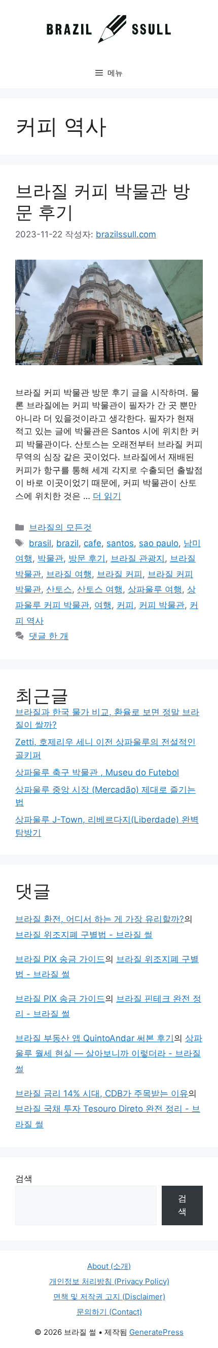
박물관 (50, 558)
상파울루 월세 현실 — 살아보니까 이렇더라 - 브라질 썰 (108, 1053)
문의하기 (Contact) (109, 1312)
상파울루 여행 (155, 589)
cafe (92, 543)
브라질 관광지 (138, 558)
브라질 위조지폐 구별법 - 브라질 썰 (84, 935)
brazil (67, 543)
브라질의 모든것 (60, 527)
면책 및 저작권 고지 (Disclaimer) (109, 1296)
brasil (40, 543)
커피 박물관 (162, 605)
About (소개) (109, 1266)
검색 (23, 1179)
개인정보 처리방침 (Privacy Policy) (109, 1281)
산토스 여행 (100, 589)
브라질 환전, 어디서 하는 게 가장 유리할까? (99, 919)
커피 (125, 605)
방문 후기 (86, 558)
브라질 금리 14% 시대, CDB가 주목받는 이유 (101, 1093)
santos (120, 543)
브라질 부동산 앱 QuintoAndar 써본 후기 (94, 1038)
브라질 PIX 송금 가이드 (60, 959)
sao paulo (158, 543)
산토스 (59, 589)
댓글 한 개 (48, 636)
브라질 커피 (119, 574)
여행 (103, 605)
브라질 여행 (69, 574)
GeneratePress (156, 1332)
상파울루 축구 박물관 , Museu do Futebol (97, 772)
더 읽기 (107, 496)
